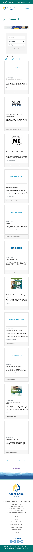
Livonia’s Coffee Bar (9, 232)
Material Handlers (11, 259)
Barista (8, 223)
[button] (6, 59)
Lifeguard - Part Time (12, 439)
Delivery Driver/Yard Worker (14, 330)
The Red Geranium (9, 375)
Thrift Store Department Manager (16, 295)
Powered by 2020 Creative (22, 548)
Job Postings (23, 460)
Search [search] (17, 49)
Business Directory (9, 460)
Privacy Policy (12, 548)
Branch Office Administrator (14, 79)
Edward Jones (8, 87)
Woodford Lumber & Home (11, 339)
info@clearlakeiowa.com (10, 1)
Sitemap (6, 548)
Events (16, 519)
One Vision (8, 303)
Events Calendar (17, 460)
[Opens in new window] (9, 8)
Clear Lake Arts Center (10, 196)
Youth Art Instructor (12, 187)
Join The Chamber (19, 463)
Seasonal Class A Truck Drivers (15, 152)
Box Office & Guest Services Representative (14, 115)
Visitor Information (16, 522)
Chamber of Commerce (16, 524)
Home (16, 517)
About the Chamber (16, 527)
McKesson (8, 267)
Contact (16, 532)
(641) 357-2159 (16, 2)
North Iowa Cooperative (10, 160)
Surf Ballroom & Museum (10, 124)
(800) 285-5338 (26, 2)
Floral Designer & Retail (13, 366)
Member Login (16, 529)
